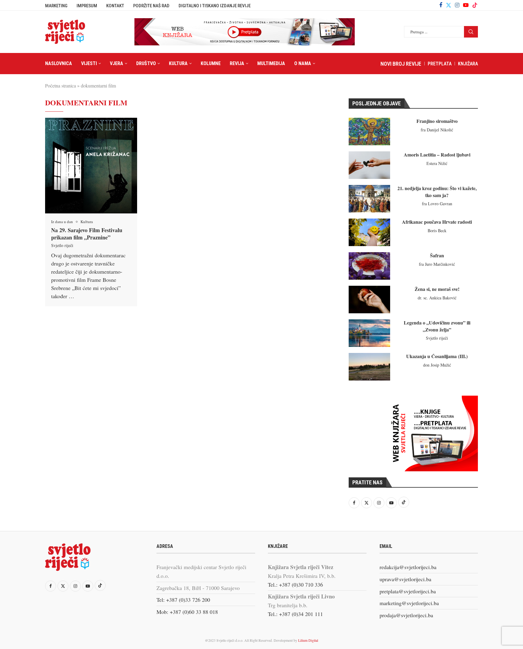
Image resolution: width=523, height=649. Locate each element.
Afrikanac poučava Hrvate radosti (437, 221)
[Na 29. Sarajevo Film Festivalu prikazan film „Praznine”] (91, 165)
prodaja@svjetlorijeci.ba (406, 615)
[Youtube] (466, 5)
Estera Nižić (436, 163)
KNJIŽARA (468, 64)
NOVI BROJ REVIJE (400, 64)
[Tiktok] (475, 5)
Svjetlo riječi (62, 245)
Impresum (87, 5)
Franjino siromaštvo (437, 120)
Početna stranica (60, 85)
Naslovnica (58, 63)
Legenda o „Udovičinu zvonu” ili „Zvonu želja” (437, 326)
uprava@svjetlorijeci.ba (405, 579)
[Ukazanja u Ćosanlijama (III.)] (369, 367)
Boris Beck (437, 230)
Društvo (146, 63)
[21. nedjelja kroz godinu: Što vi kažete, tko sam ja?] (369, 198)
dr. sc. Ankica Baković (437, 298)
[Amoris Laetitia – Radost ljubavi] (369, 165)
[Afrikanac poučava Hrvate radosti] (369, 232)
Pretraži (471, 32)
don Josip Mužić (437, 365)
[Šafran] (369, 266)
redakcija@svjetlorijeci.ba (408, 567)
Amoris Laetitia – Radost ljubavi (437, 154)
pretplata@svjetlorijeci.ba (408, 591)
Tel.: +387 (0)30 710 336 (295, 584)
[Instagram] (457, 5)
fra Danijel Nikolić (437, 130)
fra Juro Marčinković (437, 264)
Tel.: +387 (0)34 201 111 (295, 614)
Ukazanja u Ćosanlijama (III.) (437, 356)
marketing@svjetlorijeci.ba (409, 603)
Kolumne (211, 63)
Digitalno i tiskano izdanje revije (215, 5)
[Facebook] (440, 5)
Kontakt (115, 5)
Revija (237, 63)
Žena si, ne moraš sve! (437, 288)
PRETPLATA (440, 64)
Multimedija (271, 63)
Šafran (437, 255)
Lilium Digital (308, 640)
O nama (302, 63)
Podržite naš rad (151, 5)
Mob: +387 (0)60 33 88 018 (187, 611)
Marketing (56, 5)
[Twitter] (449, 5)
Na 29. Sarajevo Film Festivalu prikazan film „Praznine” (86, 233)
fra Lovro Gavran (437, 203)
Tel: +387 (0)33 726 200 (183, 599)
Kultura (178, 63)
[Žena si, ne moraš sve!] (369, 299)
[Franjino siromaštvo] (369, 131)
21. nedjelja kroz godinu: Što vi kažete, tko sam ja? (437, 191)
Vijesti (89, 63)
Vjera (116, 63)
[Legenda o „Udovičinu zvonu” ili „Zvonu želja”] (369, 333)
